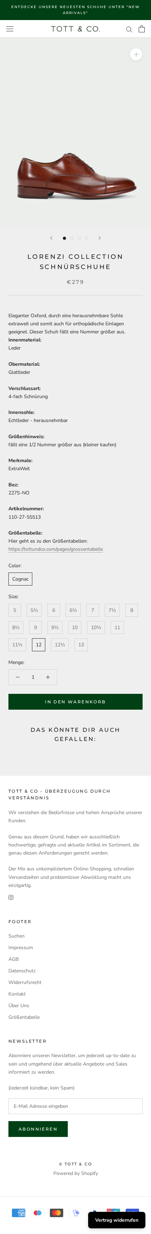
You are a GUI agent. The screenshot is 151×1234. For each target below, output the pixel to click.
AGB (13, 959)
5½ (34, 610)
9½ (55, 627)
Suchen (16, 936)
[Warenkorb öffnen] (142, 28)
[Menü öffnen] (9, 29)
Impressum (20, 947)
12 (38, 644)
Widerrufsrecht (24, 982)
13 (81, 644)
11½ (17, 644)
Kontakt (17, 994)
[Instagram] (10, 897)
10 (75, 627)
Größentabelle (24, 1017)
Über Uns (18, 1005)
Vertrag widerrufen (116, 1220)
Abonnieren (38, 1129)
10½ (96, 627)
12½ (60, 644)
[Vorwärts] (100, 237)
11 (117, 627)
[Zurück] (51, 237)
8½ (16, 627)
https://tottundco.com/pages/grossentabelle (55, 549)
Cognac (20, 579)
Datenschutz (21, 970)
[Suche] (129, 29)
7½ (112, 610)
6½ (73, 610)
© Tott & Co (75, 1164)
